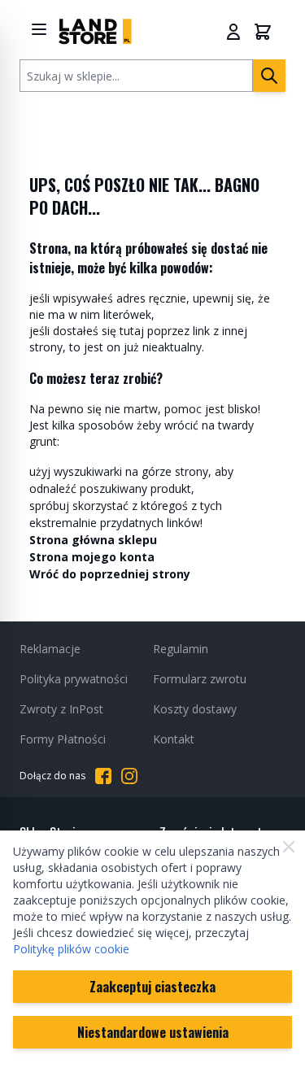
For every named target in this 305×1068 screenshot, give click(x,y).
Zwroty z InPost (61, 709)
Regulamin (180, 648)
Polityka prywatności (74, 679)
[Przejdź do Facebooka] (103, 776)
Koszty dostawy (195, 709)
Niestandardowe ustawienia (153, 1032)
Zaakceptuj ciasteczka (152, 986)
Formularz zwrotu (199, 679)
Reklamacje (50, 648)
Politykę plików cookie (71, 949)
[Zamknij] (288, 847)
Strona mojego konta (92, 557)
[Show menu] (39, 29)
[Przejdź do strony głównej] (95, 31)
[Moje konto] (233, 32)
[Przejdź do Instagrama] (129, 776)
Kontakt (173, 739)
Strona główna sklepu (93, 539)
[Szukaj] (269, 75)
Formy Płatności (63, 739)
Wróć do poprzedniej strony (109, 574)
